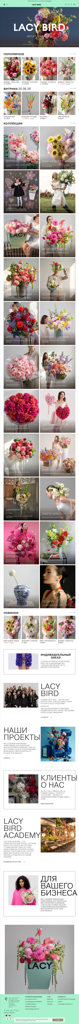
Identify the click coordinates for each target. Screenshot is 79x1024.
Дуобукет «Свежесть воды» (66, 82)
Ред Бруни (43, 117)
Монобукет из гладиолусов (30, 117)
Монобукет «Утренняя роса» (30, 641)
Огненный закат (9, 117)
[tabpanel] (39, 27)
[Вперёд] (72, 835)
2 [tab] (17, 44)
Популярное (14, 54)
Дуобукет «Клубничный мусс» (66, 641)
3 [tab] (28, 44)
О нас (49, 996)
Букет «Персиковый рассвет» (48, 641)
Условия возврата (30, 1004)
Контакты (50, 1001)
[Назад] (43, 835)
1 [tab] (5, 44)
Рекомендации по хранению (33, 1001)
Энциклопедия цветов (32, 1009)
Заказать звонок (9, 1012)
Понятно (57, 1020)
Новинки (11, 613)
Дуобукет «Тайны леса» (12, 82)
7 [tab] (73, 44)
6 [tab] (61, 44)
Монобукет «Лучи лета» (30, 82)
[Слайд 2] (57, 850)
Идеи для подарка (30, 1006)
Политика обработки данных (66, 999)
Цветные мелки (63, 117)
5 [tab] (50, 44)
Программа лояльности (65, 1004)
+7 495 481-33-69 (11, 1011)
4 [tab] (39, 44)
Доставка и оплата (31, 999)
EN (74, 4)
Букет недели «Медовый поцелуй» (12, 641)
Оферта (60, 1001)
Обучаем (49, 1004)
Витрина (17, 89)
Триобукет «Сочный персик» (48, 82)
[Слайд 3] (58, 850)
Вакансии (50, 999)
